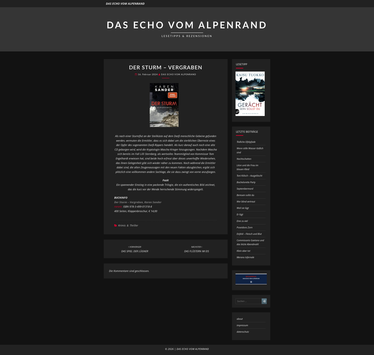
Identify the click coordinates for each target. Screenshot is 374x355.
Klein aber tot (243, 250)
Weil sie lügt (243, 208)
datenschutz (243, 331)
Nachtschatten (244, 158)
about (240, 318)
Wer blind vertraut (246, 201)
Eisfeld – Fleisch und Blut (249, 233)
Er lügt (240, 214)
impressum (242, 325)
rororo (118, 206)
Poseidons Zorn (244, 227)
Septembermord (245, 188)
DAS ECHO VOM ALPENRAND (125, 4)
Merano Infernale (245, 257)
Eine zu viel (242, 221)
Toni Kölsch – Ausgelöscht (249, 175)
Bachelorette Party (246, 182)
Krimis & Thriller (128, 225)
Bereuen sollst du (245, 195)
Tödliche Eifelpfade (246, 141)
